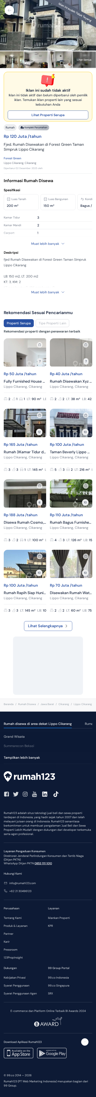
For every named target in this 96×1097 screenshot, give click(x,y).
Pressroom (10, 950)
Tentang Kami (13, 918)
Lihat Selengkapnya (45, 625)
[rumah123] (48, 777)
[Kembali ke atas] (85, 1042)
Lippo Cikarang (83, 704)
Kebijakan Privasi (15, 977)
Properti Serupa (19, 323)
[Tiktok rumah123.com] (56, 794)
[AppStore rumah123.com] (18, 1053)
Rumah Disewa (27, 704)
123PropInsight (13, 957)
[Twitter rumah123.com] (16, 794)
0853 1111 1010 (43, 863)
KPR (50, 926)
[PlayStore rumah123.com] (52, 1053)
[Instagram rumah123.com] (25, 794)
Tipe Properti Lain (52, 323)
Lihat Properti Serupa (48, 115)
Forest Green (12, 158)
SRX (50, 993)
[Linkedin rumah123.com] (44, 794)
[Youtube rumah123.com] (34, 794)
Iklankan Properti (59, 918)
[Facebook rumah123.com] (6, 794)
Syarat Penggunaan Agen (20, 993)
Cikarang (63, 704)
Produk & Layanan (15, 926)
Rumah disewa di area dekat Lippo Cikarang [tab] (38, 724)
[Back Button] (9, 10)
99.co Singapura (58, 985)
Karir (7, 942)
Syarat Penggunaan (16, 985)
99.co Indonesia (58, 977)
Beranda (9, 704)
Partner (8, 934)
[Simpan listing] (39, 345)
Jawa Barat (47, 704)
